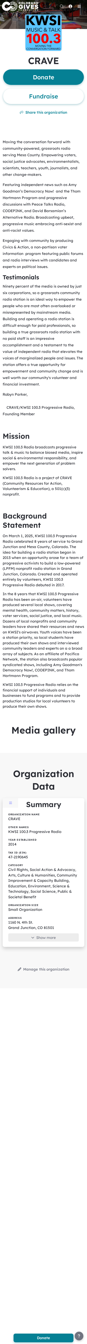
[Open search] (61, 6)
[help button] (79, 1336)
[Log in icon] (70, 6)
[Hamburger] (79, 6)
